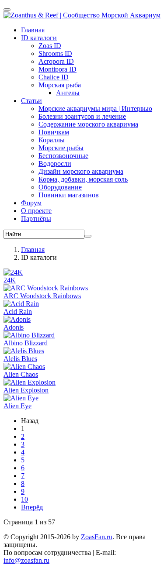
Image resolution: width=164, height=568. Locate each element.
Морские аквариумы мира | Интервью (95, 108)
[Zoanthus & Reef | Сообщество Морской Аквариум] (82, 15)
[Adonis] (17, 319)
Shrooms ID (55, 53)
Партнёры (36, 218)
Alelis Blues (20, 358)
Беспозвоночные (63, 155)
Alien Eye (17, 406)
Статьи (31, 100)
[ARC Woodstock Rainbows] (45, 288)
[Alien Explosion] (29, 382)
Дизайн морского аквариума (80, 171)
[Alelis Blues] (23, 351)
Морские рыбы (61, 147)
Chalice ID (53, 77)
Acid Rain (17, 311)
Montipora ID (57, 69)
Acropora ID (56, 61)
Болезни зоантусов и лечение (82, 116)
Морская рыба (59, 85)
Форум (31, 203)
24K (9, 280)
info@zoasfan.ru (26, 560)
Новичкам (53, 132)
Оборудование (60, 187)
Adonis (13, 327)
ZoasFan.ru (96, 536)
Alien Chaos (20, 374)
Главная (33, 30)
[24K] (13, 272)
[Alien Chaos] (24, 366)
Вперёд (32, 507)
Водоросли (54, 163)
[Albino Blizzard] (29, 335)
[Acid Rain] (21, 303)
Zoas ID (49, 45)
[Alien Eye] (20, 398)
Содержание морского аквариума (88, 124)
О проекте (36, 210)
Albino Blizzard (25, 343)
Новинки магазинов (68, 195)
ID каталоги (39, 37)
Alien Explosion (26, 390)
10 (24, 499)
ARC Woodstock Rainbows (42, 295)
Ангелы (68, 92)
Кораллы (51, 140)
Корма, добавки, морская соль (83, 179)
